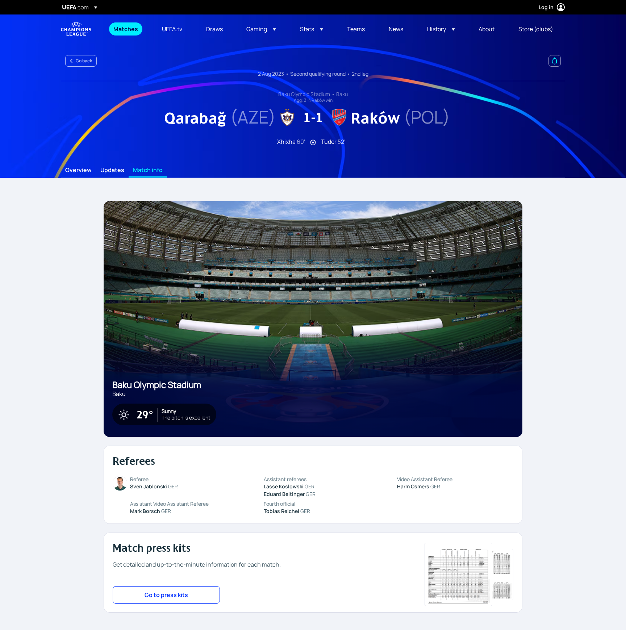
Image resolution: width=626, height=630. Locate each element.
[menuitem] (129, 29)
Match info (148, 170)
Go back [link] (84, 61)
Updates (112, 170)
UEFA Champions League (76, 29)
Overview (78, 170)
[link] (126, 29)
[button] (261, 29)
